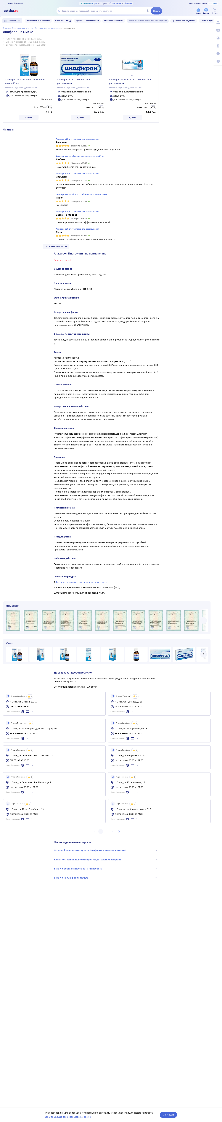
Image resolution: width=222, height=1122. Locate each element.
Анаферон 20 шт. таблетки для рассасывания (73, 81)
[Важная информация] (218, 54)
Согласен (168, 1114)
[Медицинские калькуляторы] (218, 46)
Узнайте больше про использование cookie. (68, 1116)
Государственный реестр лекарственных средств (82, 581)
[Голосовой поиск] (147, 10)
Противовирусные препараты (47, 28)
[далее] (203, 620)
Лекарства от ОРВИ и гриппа (22, 28)
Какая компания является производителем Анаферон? (87, 859)
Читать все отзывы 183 (56, 246)
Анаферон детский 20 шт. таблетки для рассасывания (130, 81)
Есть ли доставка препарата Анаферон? (78, 868)
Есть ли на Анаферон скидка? (72, 877)
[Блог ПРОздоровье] (218, 38)
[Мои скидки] (218, 30)
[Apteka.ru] (13, 11)
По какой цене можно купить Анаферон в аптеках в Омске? (90, 850)
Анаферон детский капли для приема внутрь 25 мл (25, 81)
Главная (6, 28)
